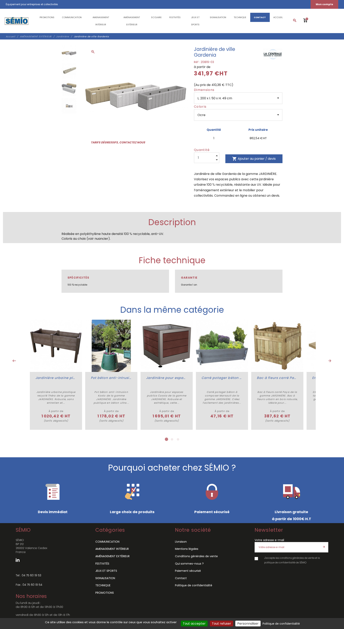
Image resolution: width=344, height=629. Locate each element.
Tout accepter (194, 623)
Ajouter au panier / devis (254, 158)
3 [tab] (178, 439)
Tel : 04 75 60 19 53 (28, 575)
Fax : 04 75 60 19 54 (29, 585)
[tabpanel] (56, 374)
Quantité (202, 150)
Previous (14, 360)
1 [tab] (166, 439)
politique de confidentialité (279, 562)
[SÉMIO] (16, 21)
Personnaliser (248, 623)
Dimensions (204, 90)
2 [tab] (172, 439)
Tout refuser (221, 623)
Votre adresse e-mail (269, 540)
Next (330, 360)
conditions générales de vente (297, 558)
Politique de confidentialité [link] (281, 624)
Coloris (200, 106)
